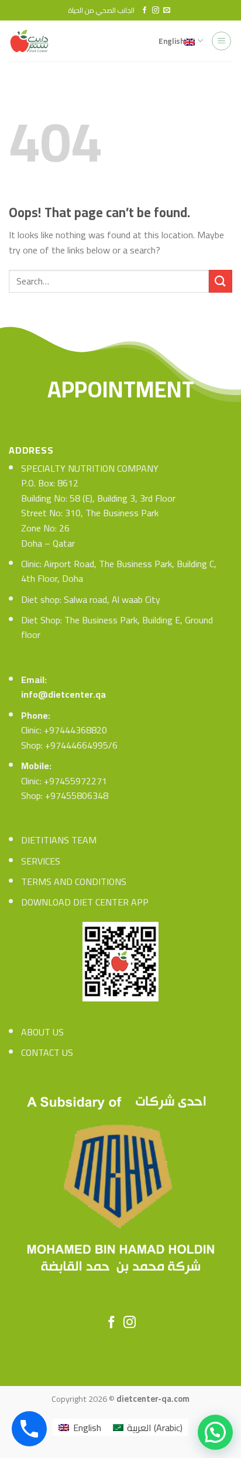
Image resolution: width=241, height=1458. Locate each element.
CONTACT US (47, 1052)
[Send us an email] (166, 10)
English (171, 41)
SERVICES (40, 861)
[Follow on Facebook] (144, 10)
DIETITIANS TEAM (59, 840)
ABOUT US (42, 1032)
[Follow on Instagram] (155, 10)
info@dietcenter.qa (63, 694)
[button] (215, 1432)
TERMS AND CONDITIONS (73, 881)
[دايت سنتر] (33, 40)
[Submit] (220, 281)
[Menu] (221, 41)
